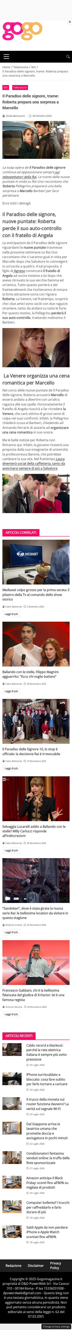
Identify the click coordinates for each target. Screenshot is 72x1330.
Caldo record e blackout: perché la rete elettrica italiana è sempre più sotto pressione (46, 1052)
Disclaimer (36, 1265)
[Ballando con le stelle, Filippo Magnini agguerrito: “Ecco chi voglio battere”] (36, 644)
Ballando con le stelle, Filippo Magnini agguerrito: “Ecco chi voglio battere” (30, 674)
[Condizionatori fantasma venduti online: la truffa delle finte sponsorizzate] (12, 1157)
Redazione (13, 1265)
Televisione (20, 87)
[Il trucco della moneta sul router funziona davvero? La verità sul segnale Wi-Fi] (12, 1103)
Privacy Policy (55, 1265)
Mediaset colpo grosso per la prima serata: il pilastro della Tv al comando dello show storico (35, 594)
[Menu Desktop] (6, 56)
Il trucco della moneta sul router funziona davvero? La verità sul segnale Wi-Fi (47, 1104)
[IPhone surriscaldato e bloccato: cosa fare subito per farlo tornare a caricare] (12, 1078)
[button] (68, 56)
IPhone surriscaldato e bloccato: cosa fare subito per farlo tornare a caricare (46, 1079)
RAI (6, 87)
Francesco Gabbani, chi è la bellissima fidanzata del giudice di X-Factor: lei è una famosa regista (33, 995)
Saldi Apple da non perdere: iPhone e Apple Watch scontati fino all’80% (47, 1232)
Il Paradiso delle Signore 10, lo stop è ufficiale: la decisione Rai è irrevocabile (31, 751)
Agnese (19, 271)
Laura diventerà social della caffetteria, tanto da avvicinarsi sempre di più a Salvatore (33, 463)
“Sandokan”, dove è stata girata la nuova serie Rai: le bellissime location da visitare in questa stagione (35, 913)
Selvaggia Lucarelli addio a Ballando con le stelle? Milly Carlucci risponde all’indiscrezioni (34, 831)
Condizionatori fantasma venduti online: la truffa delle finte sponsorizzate (48, 1158)
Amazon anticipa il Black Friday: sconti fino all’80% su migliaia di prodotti (47, 1183)
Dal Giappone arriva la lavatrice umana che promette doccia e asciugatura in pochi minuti (47, 1131)
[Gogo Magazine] (22, 35)
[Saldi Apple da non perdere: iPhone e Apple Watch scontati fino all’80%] (12, 1231)
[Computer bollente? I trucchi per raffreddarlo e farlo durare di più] (12, 1206)
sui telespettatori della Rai (30, 174)
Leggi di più (11, 614)
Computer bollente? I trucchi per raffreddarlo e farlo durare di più (47, 1207)
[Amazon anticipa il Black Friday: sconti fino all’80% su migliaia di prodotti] (12, 1182)
